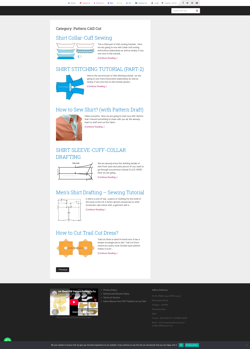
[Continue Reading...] (107, 58)
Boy (120, 3)
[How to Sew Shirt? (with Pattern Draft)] (69, 128)
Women (99, 3)
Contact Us (142, 3)
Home (73, 3)
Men (111, 3)
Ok (181, 345)
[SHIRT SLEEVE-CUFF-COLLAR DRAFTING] (75, 172)
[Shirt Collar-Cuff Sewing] (75, 51)
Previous (62, 269)
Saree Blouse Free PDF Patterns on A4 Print (124, 301)
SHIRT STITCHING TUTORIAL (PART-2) (100, 69)
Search (197, 10)
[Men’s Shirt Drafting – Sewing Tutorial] (69, 210)
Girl (129, 3)
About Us (86, 3)
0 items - (171, 3)
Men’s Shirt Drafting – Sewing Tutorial (100, 192)
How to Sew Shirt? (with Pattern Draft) (99, 109)
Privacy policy (192, 345)
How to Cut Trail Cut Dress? (87, 232)
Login (156, 3)
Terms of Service (111, 297)
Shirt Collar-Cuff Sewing (84, 37)
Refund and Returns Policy (116, 294)
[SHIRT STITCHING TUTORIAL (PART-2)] (70, 87)
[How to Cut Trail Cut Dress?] (75, 248)
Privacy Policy (110, 290)
